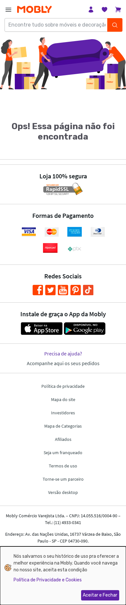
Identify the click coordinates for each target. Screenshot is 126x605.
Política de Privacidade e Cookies (48, 580)
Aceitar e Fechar (100, 595)
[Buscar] (114, 25)
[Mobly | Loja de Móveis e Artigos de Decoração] (34, 9)
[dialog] (63, 575)
